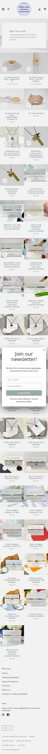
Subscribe (24, 393)
